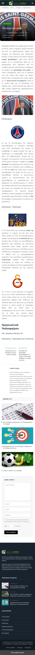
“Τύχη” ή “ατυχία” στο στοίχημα (12, 470)
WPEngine (24, 644)
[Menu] (3, 3)
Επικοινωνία (5, 620)
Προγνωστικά (7, 23)
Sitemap (30, 644)
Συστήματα (28, 647)
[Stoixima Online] (17, 3)
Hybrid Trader (12, 33)
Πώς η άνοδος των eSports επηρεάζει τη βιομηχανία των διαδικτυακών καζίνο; (21, 595)
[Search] (32, 3)
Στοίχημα (19, 647)
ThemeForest (8, 644)
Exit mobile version (17, 652)
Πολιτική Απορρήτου (7, 630)
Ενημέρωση (5, 623)
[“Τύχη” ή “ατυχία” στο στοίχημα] (17, 460)
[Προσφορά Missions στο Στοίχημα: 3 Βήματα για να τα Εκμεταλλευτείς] (17, 435)
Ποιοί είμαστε (6, 616)
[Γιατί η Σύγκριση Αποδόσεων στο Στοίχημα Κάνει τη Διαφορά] (17, 411)
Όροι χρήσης (5, 633)
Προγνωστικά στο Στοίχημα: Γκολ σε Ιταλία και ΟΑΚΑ (10, 352)
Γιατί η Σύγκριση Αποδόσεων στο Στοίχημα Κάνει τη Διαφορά (19, 586)
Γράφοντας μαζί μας (7, 626)
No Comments (22, 35)
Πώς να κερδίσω (10, 647)
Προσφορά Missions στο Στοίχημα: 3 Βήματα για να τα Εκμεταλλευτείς (20, 603)
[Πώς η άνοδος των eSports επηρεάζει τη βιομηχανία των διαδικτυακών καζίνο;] (5, 594)
